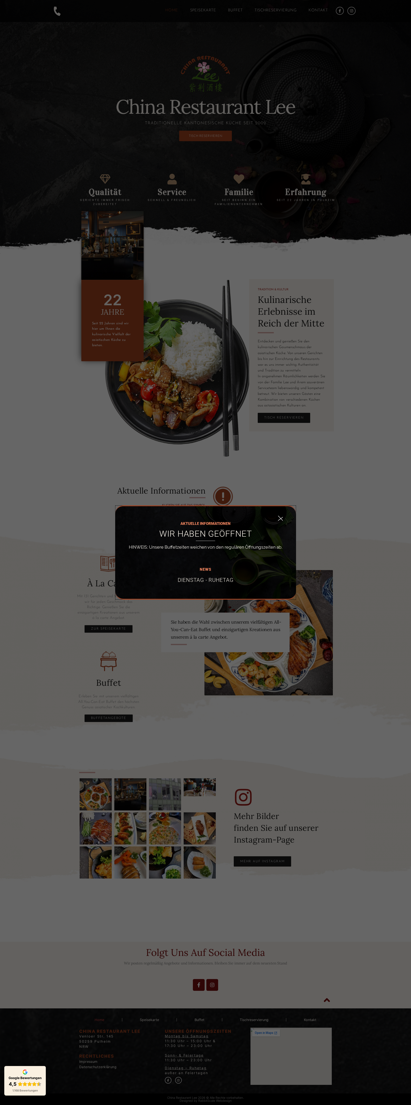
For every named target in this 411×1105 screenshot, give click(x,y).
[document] (205, 552)
